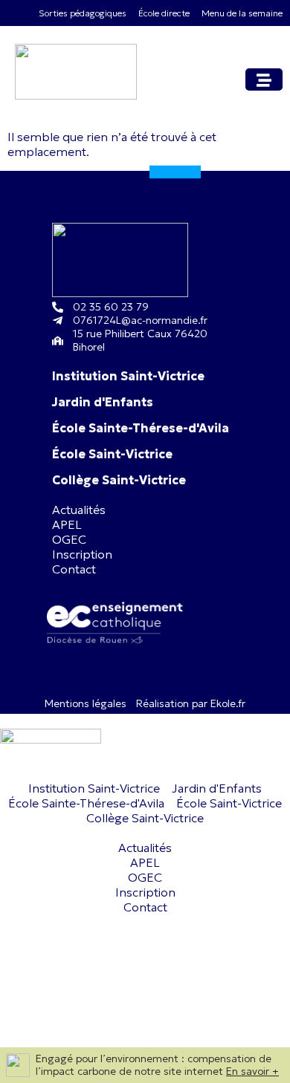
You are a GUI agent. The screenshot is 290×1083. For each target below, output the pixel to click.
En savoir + (252, 1071)
